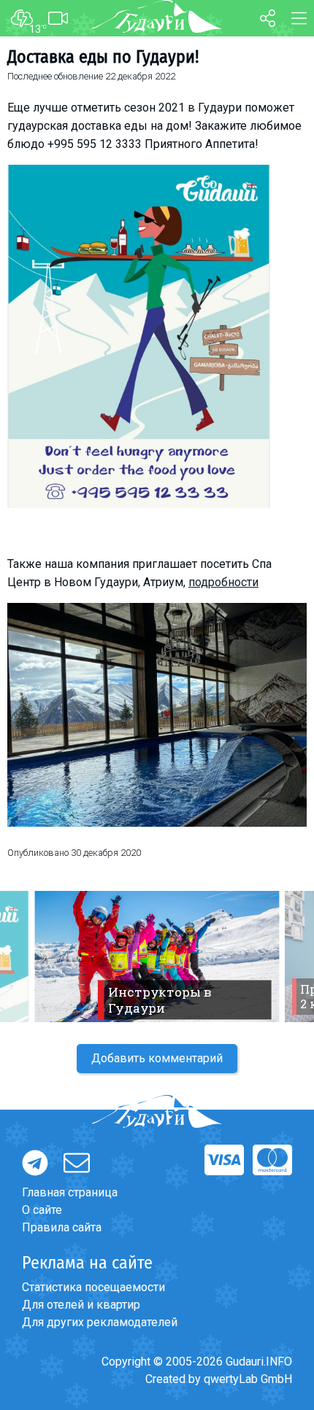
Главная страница (70, 1192)
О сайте (42, 1210)
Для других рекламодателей (99, 1322)
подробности (223, 582)
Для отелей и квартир (81, 1305)
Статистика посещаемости (93, 1287)
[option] (157, 956)
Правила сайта (62, 1227)
